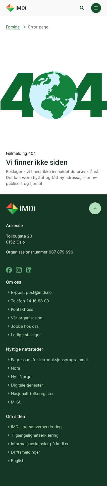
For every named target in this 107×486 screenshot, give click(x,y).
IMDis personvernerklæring (36, 426)
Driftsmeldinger (25, 452)
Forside (13, 26)
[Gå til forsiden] (16, 8)
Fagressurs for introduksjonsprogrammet (49, 359)
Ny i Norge (21, 376)
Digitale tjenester (27, 385)
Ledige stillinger (26, 334)
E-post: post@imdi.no (31, 292)
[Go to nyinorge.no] (20, 208)
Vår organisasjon (26, 317)
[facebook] (9, 270)
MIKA (16, 402)
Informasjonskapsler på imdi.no (40, 443)
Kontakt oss (22, 309)
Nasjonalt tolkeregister (32, 393)
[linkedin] (29, 270)
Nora (15, 368)
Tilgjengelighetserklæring (34, 435)
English (17, 460)
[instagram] (19, 270)
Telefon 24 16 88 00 (30, 300)
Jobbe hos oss (25, 326)
